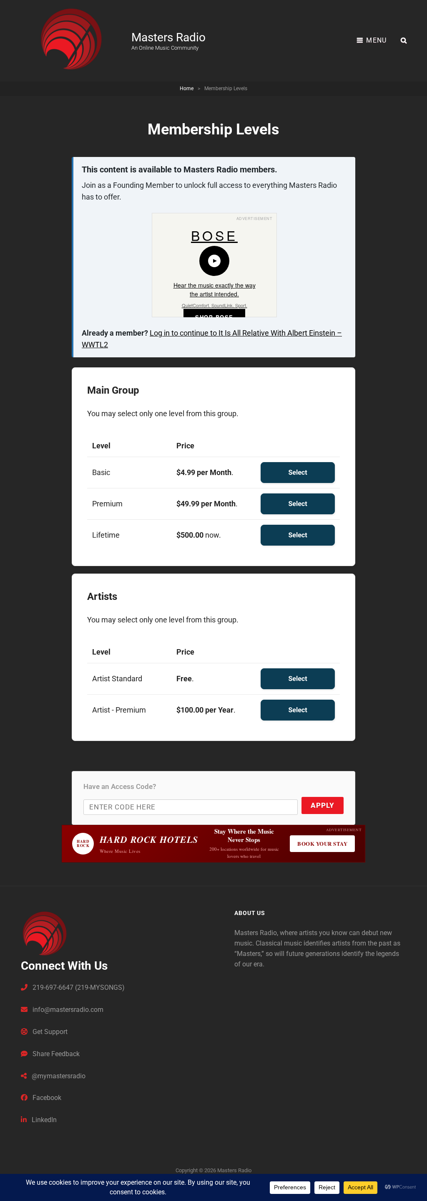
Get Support (49, 1032)
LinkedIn (43, 1120)
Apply (323, 805)
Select (297, 472)
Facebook (46, 1098)
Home (186, 88)
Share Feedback (55, 1054)
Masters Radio (168, 37)
